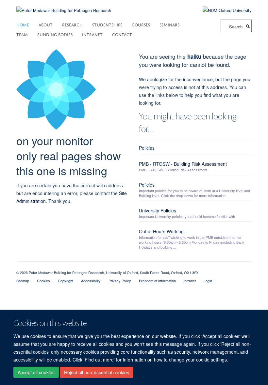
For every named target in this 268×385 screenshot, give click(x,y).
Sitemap (22, 280)
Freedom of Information (157, 280)
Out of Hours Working (161, 231)
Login (208, 280)
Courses (141, 24)
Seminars (169, 24)
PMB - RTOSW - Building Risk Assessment (183, 164)
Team (22, 34)
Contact (122, 34)
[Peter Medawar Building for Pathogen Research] (63, 6)
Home (22, 24)
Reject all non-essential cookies (96, 372)
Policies (147, 148)
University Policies (157, 210)
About (46, 24)
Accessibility (91, 280)
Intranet (92, 34)
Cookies (43, 280)
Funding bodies (55, 34)
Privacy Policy (120, 280)
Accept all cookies (36, 372)
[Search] (247, 26)
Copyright (65, 280)
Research (72, 24)
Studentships (107, 24)
